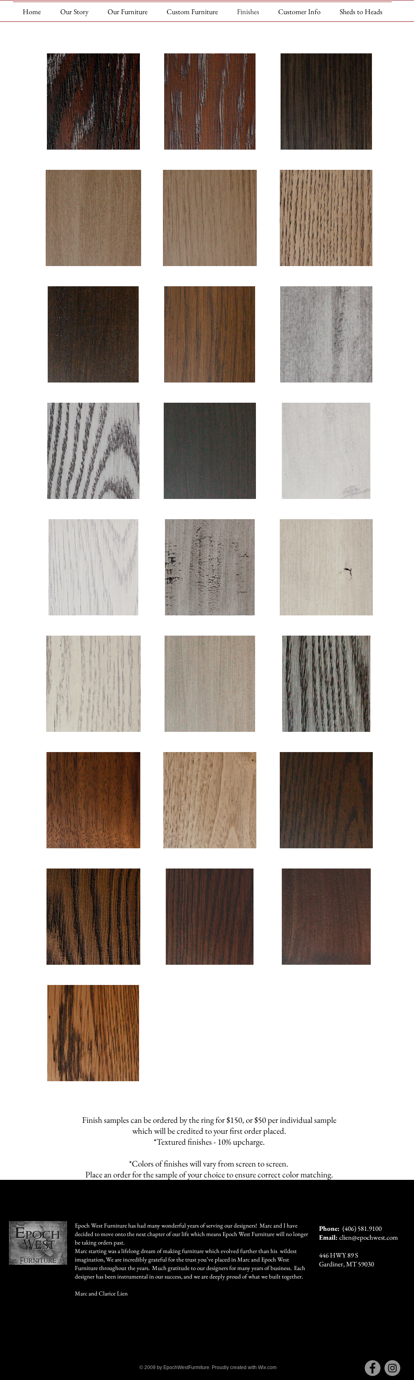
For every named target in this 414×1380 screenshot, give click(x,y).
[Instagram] (392, 1368)
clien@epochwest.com (368, 1237)
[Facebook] (372, 1368)
